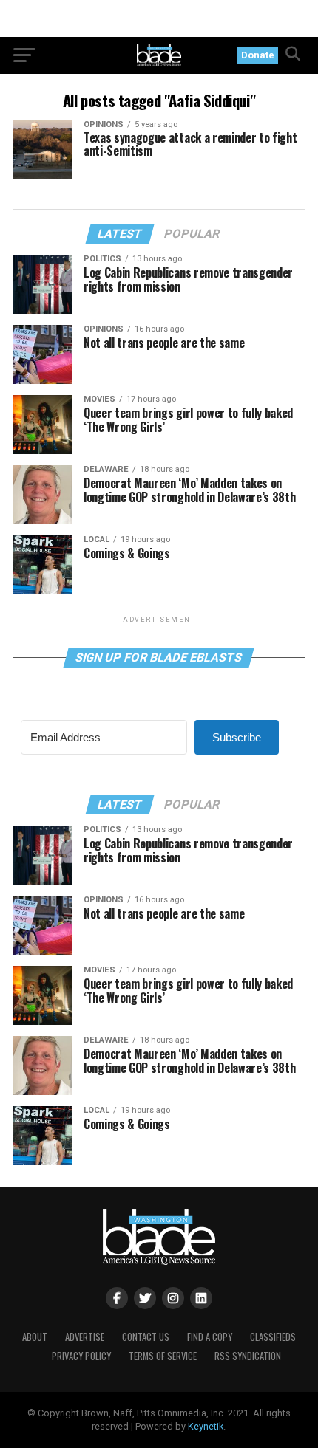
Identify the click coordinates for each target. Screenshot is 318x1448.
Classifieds (273, 1337)
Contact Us (145, 1337)
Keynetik (205, 1426)
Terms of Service (163, 1356)
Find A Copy (209, 1337)
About (34, 1337)
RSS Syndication (247, 1356)
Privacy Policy (81, 1356)
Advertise (84, 1337)
